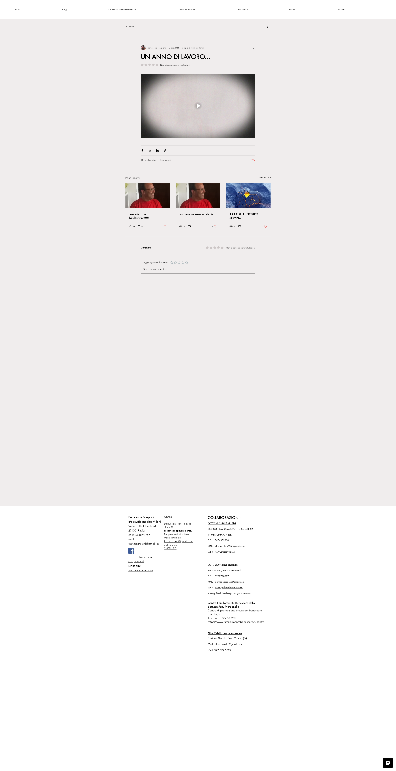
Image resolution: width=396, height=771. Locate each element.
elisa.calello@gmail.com (229, 644)
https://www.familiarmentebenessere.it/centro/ (237, 622)
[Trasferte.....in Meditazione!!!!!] (147, 195)
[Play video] (198, 106)
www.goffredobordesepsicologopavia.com (229, 593)
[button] (266, 26)
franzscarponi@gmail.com (178, 541)
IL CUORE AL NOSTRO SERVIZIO (244, 216)
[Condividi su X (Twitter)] (149, 150)
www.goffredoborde (225, 587)
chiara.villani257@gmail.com (230, 546)
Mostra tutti (265, 177)
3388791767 (142, 535)
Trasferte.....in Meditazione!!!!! (139, 216)
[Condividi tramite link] (165, 150)
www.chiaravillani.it (225, 551)
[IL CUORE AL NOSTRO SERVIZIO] (248, 195)
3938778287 (222, 576)
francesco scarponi (140, 570)
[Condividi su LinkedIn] (157, 150)
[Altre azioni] (253, 48)
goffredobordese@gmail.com (229, 581)
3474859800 (222, 540)
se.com (239, 587)
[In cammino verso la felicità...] (198, 195)
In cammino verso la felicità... (197, 214)
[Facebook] (131, 551)
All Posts (129, 26)
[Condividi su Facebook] (142, 150)
